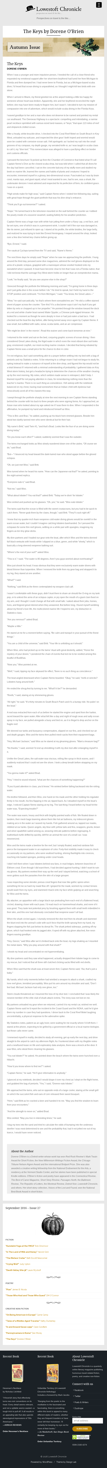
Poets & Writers (81, 1402)
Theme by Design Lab (66, 1462)
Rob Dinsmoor (27, 1246)
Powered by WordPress (41, 1462)
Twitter (78, 1396)
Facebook (79, 1390)
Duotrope (79, 1408)
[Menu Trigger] (99, 5)
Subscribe (76, 1417)
